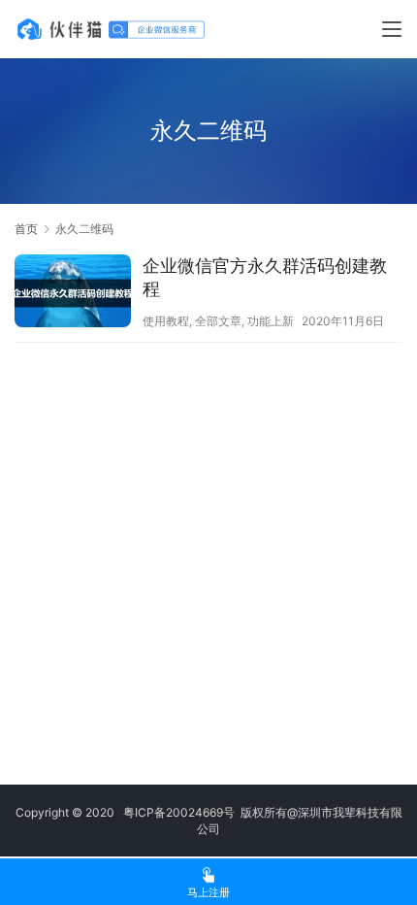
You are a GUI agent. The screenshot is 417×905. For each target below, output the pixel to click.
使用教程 (166, 321)
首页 (26, 228)
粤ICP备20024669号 (179, 812)
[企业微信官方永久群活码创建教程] (73, 293)
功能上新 (270, 321)
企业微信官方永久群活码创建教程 (265, 277)
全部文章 (218, 321)
